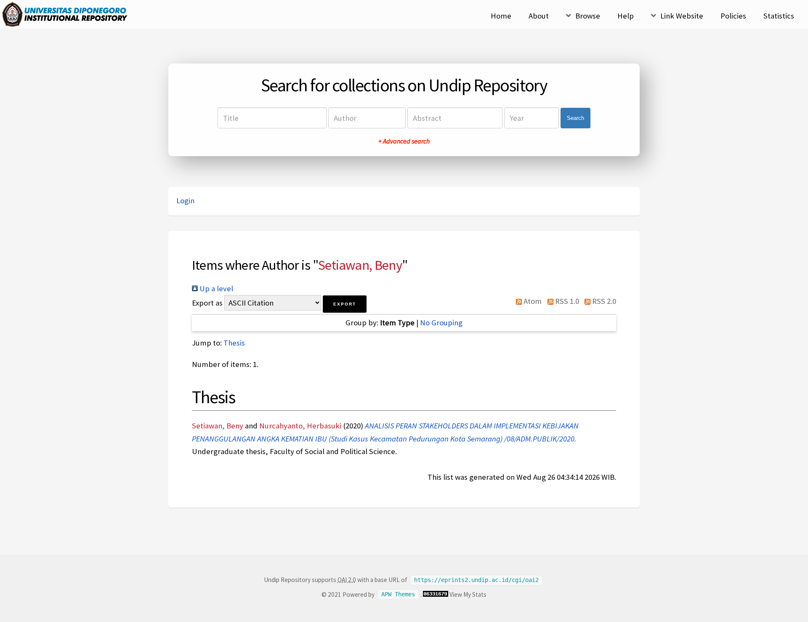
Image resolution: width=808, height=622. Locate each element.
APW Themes (398, 594)
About (539, 16)
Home (501, 16)
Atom (532, 301)
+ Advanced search (404, 141)
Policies (733, 16)
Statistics (778, 16)
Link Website (681, 16)
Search (575, 118)
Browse (587, 16)
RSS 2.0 (603, 301)
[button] (345, 304)
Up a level (215, 288)
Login (185, 200)
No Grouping (441, 322)
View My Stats (467, 594)
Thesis (234, 343)
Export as (207, 303)
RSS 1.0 (566, 301)
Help (625, 16)
